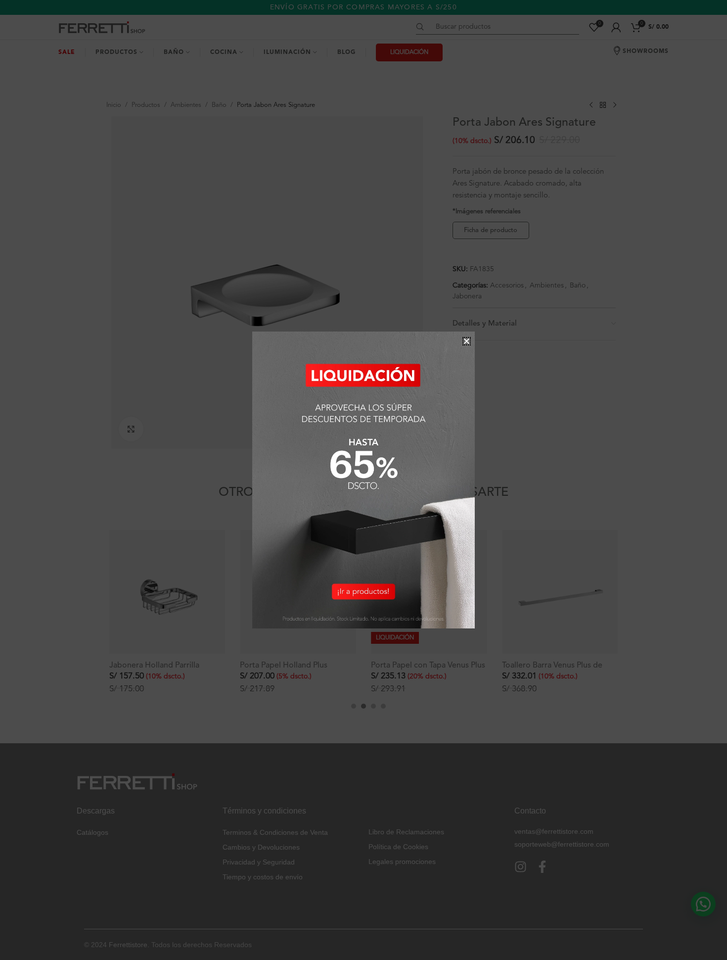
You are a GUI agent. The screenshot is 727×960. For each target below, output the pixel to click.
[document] (363, 480)
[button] (466, 341)
